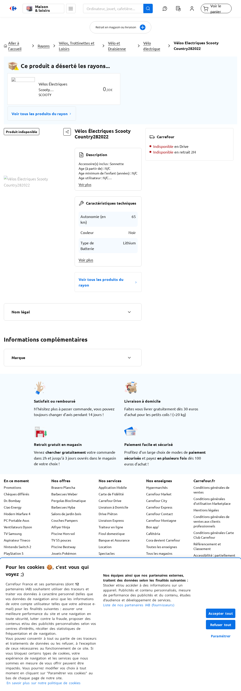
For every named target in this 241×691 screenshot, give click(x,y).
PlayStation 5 (14, 553)
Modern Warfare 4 (17, 514)
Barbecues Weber (64, 494)
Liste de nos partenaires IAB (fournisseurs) (138, 605)
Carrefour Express (159, 507)
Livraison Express (111, 520)
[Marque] (129, 357)
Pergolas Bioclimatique (68, 500)
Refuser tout (220, 624)
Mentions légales (206, 510)
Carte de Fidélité (111, 494)
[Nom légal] (129, 312)
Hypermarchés (157, 487)
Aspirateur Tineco (17, 540)
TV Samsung (13, 533)
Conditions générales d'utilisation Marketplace (212, 501)
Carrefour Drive (110, 500)
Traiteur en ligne (111, 527)
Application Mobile (113, 487)
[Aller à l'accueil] (13, 8)
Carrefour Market (159, 494)
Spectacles (107, 553)
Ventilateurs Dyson (18, 527)
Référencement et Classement (207, 546)
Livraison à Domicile (113, 507)
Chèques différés (16, 494)
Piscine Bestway (63, 547)
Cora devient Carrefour (163, 540)
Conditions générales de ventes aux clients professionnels (211, 521)
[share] (67, 132)
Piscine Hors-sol (63, 533)
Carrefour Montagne (161, 520)
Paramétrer (221, 636)
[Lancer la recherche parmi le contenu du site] (148, 8)
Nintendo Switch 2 (17, 547)
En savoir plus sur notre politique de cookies (43, 683)
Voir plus (85, 184)
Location (105, 547)
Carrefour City (156, 500)
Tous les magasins (159, 553)
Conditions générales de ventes (211, 489)
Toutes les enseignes (161, 547)
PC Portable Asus (16, 520)
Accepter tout (221, 613)
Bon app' (152, 527)
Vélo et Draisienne (117, 45)
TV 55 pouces (61, 540)
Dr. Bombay (12, 500)
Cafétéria (153, 533)
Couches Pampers (64, 520)
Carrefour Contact (159, 514)
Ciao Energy (12, 507)
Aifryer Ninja (60, 527)
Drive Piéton (108, 514)
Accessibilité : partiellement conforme (214, 557)
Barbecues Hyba (63, 507)
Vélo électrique (151, 45)
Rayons (44, 45)
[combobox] (118, 8)
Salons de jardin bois (66, 514)
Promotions (12, 487)
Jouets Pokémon (63, 553)
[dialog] (120, 624)
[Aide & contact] (164, 8)
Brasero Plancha (63, 487)
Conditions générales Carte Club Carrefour (213, 534)
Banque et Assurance (114, 540)
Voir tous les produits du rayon (40, 113)
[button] (71, 8)
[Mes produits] (178, 8)
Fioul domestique (112, 533)
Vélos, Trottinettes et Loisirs (76, 45)
